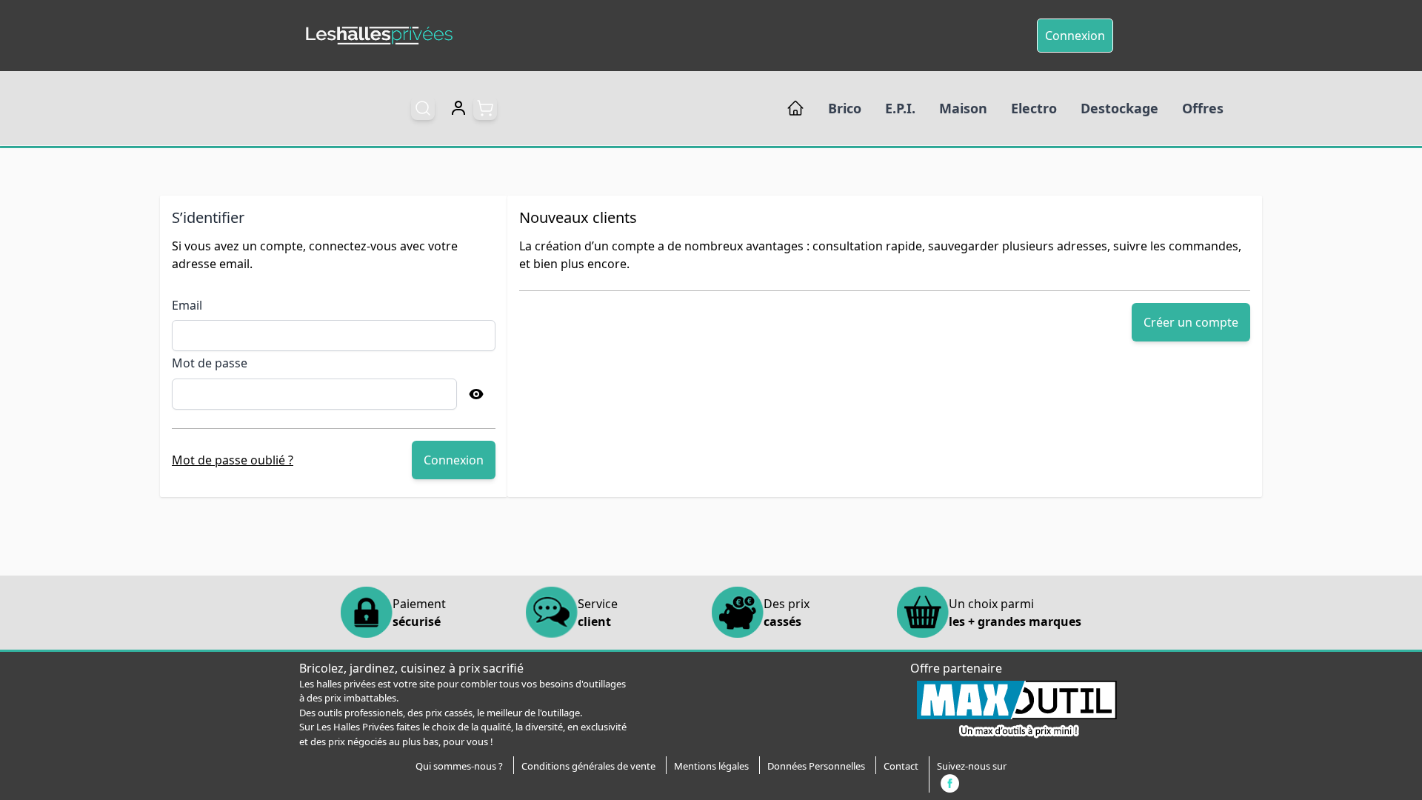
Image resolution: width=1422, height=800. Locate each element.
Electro (1034, 108)
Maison (963, 108)
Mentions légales (711, 766)
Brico (844, 108)
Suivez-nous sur (972, 766)
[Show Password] (476, 394)
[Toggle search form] (423, 108)
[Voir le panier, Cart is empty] (485, 108)
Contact (901, 766)
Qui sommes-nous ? (459, 766)
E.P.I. (900, 108)
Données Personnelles (816, 766)
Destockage (1119, 108)
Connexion (1075, 35)
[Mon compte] (458, 108)
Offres (1203, 108)
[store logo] (379, 36)
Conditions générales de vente (588, 766)
